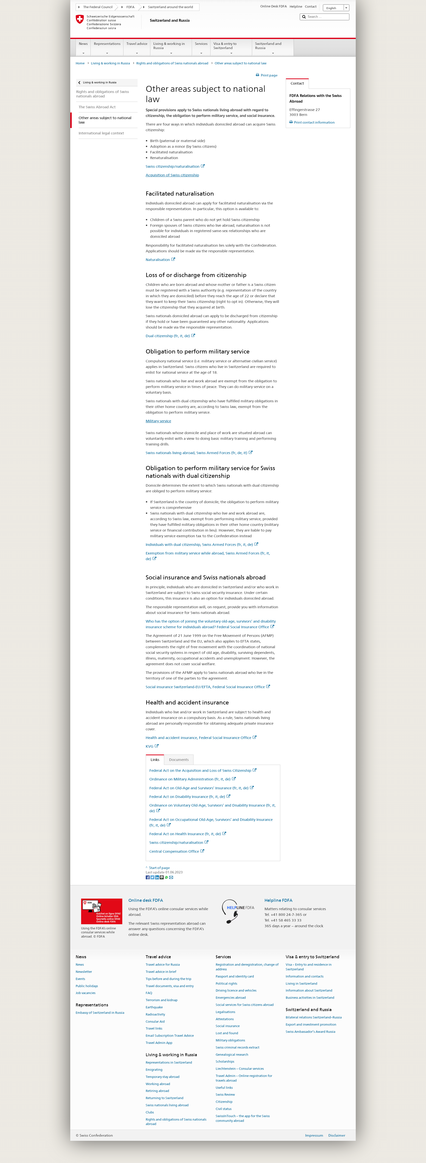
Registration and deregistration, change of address (247, 967)
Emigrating (154, 1069)
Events (80, 979)
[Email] (171, 877)
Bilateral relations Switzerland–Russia (314, 1017)
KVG (149, 746)
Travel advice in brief (161, 972)
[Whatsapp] (166, 877)
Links (152, 759)
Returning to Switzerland (164, 1098)
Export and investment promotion (311, 1024)
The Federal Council (98, 7)
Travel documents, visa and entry (170, 986)
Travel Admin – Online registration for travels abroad (244, 1078)
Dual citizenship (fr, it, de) (168, 335)
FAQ (149, 993)
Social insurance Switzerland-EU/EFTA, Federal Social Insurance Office (205, 686)
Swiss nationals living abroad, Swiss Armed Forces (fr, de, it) (196, 452)
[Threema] (162, 877)
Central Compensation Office (174, 851)
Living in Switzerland (301, 983)
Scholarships (225, 1062)
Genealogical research (232, 1054)
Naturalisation (158, 259)
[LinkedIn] (157, 877)
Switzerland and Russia (268, 46)
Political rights (226, 983)
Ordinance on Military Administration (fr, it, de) (190, 779)
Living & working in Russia (169, 46)
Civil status (223, 1109)
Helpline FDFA (278, 900)
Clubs (150, 1112)
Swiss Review (225, 1095)
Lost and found (227, 1033)
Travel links (154, 1029)
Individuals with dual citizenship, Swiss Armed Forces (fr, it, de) (199, 544)
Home (80, 63)
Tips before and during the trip (168, 979)
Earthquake (154, 1007)
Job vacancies (85, 993)
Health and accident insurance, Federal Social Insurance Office (198, 737)
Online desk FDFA (145, 900)
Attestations (225, 1019)
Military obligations (230, 1040)
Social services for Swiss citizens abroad (245, 1005)
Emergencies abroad (231, 997)
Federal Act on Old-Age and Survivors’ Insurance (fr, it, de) (198, 788)
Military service (158, 421)
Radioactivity (155, 1014)
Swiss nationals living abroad (167, 1105)
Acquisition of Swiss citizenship (172, 175)
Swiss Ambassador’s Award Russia (310, 1032)
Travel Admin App (159, 1043)
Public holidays (87, 986)
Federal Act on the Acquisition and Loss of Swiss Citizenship (200, 770)
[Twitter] (152, 877)
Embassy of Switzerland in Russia (100, 1013)
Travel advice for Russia (163, 964)
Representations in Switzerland (169, 1062)
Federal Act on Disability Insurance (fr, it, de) (187, 796)
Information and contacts (304, 976)
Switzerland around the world (170, 7)
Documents (179, 759)
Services (201, 44)
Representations (107, 44)
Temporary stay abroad (162, 1077)
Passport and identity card (235, 976)
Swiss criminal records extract (237, 1047)
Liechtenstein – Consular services (240, 1069)
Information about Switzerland (309, 991)
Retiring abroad (157, 1091)
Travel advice (136, 44)
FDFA (130, 7)
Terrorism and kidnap (162, 1000)
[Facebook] (148, 877)
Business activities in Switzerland (310, 997)
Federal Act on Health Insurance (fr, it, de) (185, 833)
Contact (295, 83)
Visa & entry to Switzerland (225, 46)
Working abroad (158, 1084)
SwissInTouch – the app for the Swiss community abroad (243, 1118)
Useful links (224, 1087)
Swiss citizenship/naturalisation (172, 166)
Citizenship (224, 1102)
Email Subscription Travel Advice (170, 1035)
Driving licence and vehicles (236, 991)
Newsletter (84, 972)
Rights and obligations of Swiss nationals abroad (172, 63)
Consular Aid (155, 1021)
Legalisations (225, 1012)
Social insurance (228, 1026)
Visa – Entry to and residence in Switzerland (309, 967)
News (83, 44)
